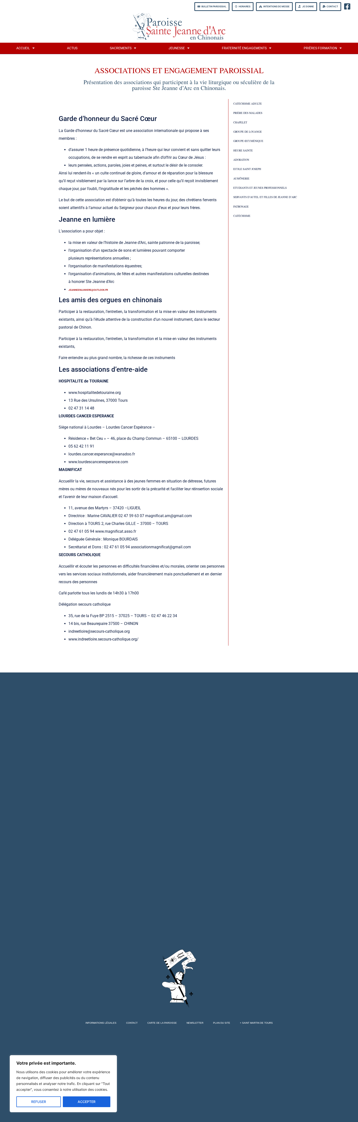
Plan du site (221, 1023)
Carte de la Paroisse (162, 1023)
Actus (72, 48)
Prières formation (320, 48)
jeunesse (177, 48)
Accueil (23, 48)
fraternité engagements (244, 48)
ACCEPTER (86, 1102)
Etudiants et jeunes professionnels (260, 188)
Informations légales (100, 1023)
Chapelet (240, 122)
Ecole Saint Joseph (247, 169)
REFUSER (38, 1102)
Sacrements (121, 48)
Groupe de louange (247, 131)
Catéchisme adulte (247, 103)
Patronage (241, 206)
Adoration (241, 159)
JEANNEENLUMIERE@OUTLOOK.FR (88, 290)
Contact (132, 1023)
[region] (63, 1083)
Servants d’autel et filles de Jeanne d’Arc (265, 197)
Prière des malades (247, 113)
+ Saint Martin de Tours (256, 1023)
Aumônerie (241, 178)
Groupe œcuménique (248, 141)
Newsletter (195, 1023)
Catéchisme (241, 216)
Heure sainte (243, 150)
